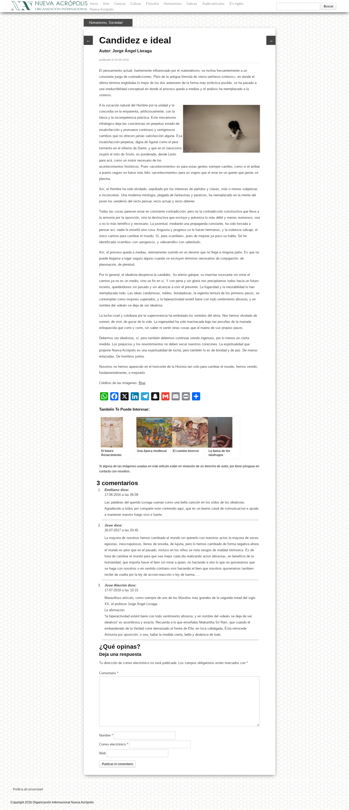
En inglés (236, 4)
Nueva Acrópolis (102, 9)
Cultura (135, 4)
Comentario (108, 673)
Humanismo (172, 4)
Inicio (94, 4)
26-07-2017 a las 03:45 (121, 530)
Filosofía (152, 4)
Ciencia (119, 4)
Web (102, 753)
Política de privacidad (28, 789)
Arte (106, 4)
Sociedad (115, 22)
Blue (142, 383)
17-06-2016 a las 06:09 (121, 495)
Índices (192, 4)
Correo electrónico (113, 744)
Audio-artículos (213, 4)
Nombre (106, 735)
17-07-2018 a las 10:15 (121, 590)
